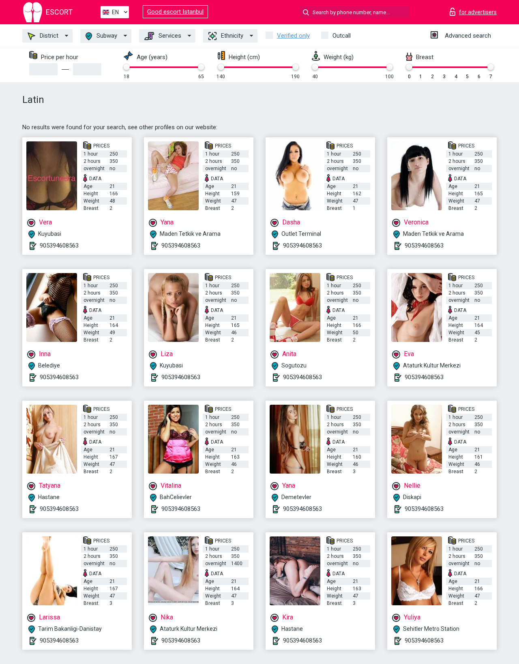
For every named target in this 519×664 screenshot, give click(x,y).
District (48, 35)
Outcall (341, 35)
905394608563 (59, 245)
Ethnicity (231, 35)
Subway (106, 35)
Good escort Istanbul (175, 11)
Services (169, 35)
